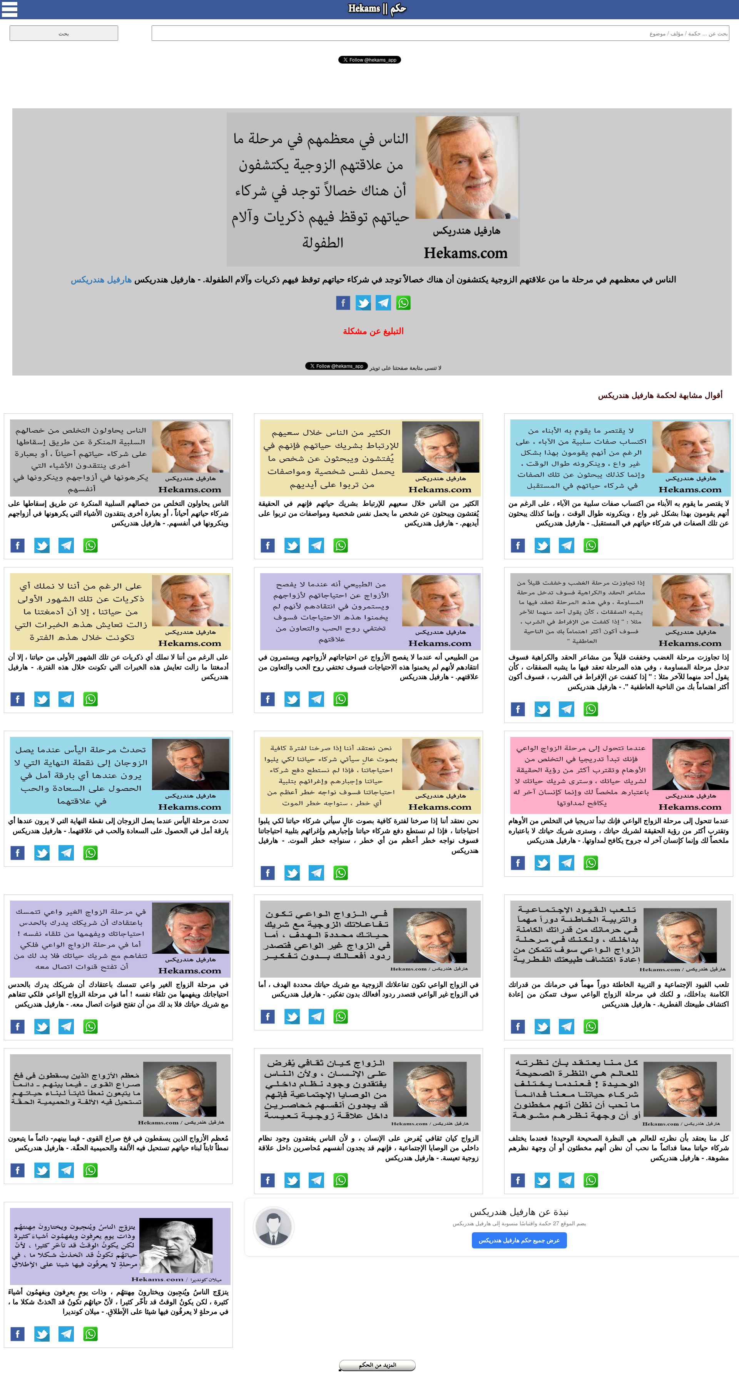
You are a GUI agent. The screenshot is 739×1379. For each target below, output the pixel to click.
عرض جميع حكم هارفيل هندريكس (519, 1240)
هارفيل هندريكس (101, 279)
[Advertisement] (369, 84)
